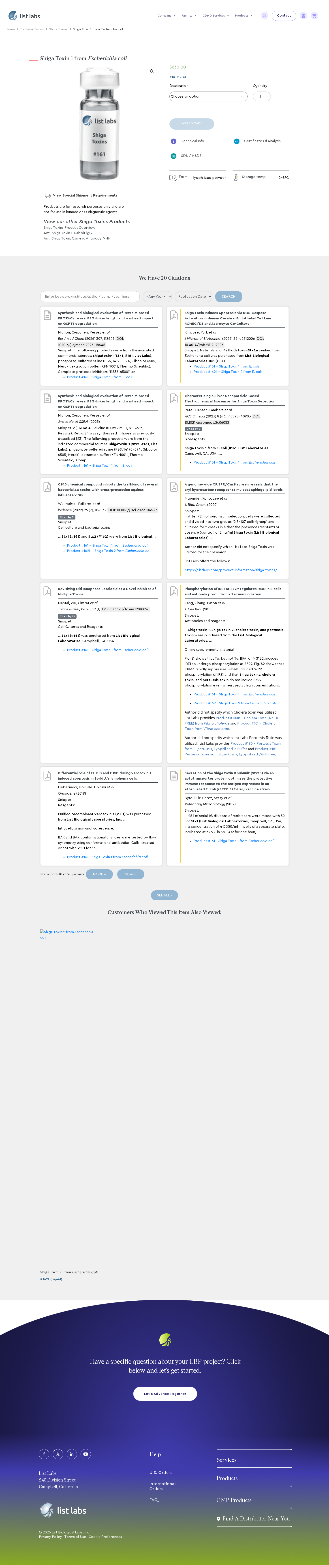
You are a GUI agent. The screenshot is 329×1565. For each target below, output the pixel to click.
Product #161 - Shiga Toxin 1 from (234, 462)
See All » (164, 895)
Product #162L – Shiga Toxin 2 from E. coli (228, 372)
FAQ (154, 1500)
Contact (284, 15)
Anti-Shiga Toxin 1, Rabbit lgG (68, 233)
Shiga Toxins (58, 29)
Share (131, 874)
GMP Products (234, 1500)
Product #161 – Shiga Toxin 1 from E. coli (99, 377)
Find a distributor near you (256, 1519)
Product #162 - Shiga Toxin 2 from (235, 703)
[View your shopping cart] (314, 15)
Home (10, 29)
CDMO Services (214, 15)
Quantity (260, 86)
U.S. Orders (161, 1473)
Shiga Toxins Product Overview (69, 227)
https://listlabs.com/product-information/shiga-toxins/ (231, 570)
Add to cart (192, 123)
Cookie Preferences (105, 1537)
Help (155, 1454)
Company (165, 15)
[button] (152, 71)
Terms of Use (75, 1537)
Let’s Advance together (165, 1394)
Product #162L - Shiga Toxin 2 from (109, 551)
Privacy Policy (50, 1537)
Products (241, 15)
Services (227, 1460)
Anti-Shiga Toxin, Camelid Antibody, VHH (77, 238)
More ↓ (99, 874)
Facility (187, 15)
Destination (178, 86)
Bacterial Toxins (32, 29)
